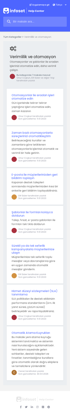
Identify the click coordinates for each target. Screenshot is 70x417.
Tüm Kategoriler (12, 37)
